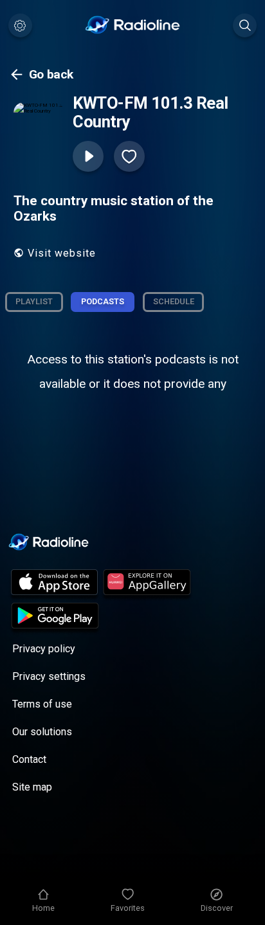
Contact (29, 759)
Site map (32, 787)
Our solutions (42, 732)
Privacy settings (49, 676)
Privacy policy (43, 649)
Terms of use (42, 704)
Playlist (34, 301)
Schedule (173, 301)
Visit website (62, 253)
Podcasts (102, 301)
